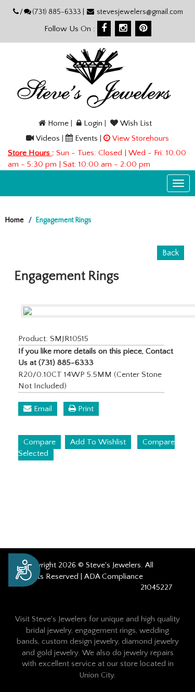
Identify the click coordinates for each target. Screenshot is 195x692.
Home (58, 123)
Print (85, 408)
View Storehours (140, 138)
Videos (48, 138)
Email (42, 408)
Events (86, 138)
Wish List (136, 123)
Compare (39, 442)
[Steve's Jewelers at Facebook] (104, 28)
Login (93, 123)
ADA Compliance (113, 576)
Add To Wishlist (98, 442)
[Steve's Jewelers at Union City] (94, 78)
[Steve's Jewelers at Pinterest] (143, 28)
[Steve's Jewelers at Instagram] (123, 28)
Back (170, 252)
